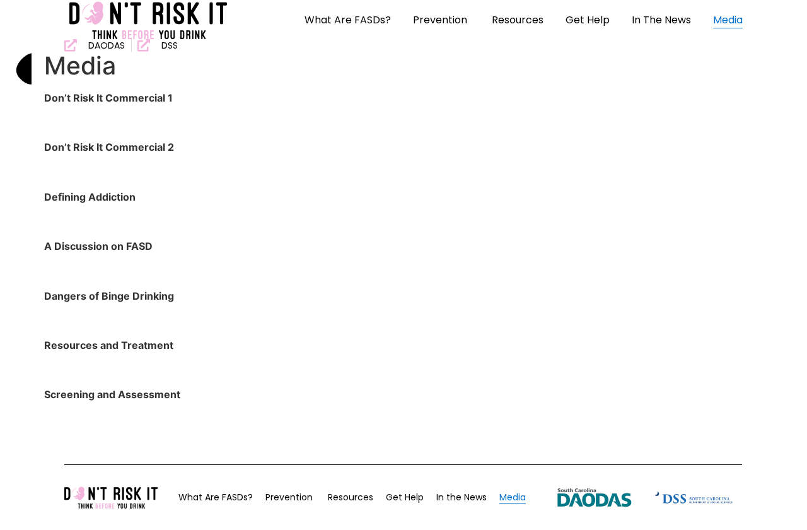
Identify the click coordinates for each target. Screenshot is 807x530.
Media (728, 20)
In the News (661, 20)
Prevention (441, 20)
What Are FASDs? (348, 20)
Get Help (588, 20)
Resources (517, 20)
